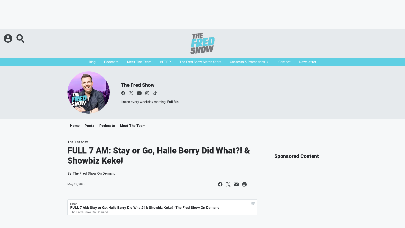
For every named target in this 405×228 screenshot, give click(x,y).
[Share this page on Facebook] (220, 184)
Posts (89, 126)
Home (75, 126)
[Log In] (8, 38)
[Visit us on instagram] (147, 93)
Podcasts (111, 62)
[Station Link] (202, 43)
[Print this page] (244, 184)
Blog (92, 62)
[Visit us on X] (131, 93)
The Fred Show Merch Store (200, 62)
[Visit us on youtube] (139, 93)
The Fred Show (137, 85)
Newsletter (307, 62)
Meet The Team (139, 62)
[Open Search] (20, 38)
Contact (284, 62)
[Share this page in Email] (236, 184)
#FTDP (165, 62)
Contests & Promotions (247, 62)
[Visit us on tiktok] (155, 93)
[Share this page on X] (228, 184)
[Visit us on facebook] (123, 93)
